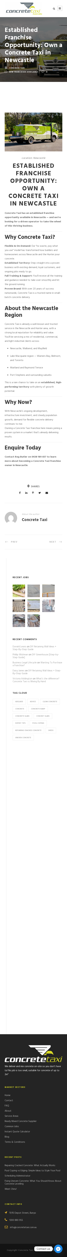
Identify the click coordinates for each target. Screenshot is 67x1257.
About (8, 1111)
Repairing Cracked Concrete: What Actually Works (30, 1165)
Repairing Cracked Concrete (28, 730)
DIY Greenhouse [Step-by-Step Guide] (36, 656)
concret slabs (43, 716)
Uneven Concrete (23, 737)
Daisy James (18, 671)
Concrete (19, 709)
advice (33, 701)
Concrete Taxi (17, 68)
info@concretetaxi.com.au (23, 1227)
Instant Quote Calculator (17, 1132)
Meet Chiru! (11, 1189)
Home (7, 1095)
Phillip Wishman (20, 655)
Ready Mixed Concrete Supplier (21, 1121)
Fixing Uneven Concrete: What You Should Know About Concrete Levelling (33, 1182)
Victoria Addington (22, 679)
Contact (9, 1100)
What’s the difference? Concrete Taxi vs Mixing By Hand (36, 680)
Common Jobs (12, 1126)
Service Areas (11, 1116)
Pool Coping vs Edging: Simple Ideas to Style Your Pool (32, 1171)
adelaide (19, 701)
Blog (7, 1137)
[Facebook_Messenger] (58, 1249)
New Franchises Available (23, 72)
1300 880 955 (16, 1220)
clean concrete (50, 701)
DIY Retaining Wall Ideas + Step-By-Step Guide (34, 648)
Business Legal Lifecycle (25, 663)
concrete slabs (22, 716)
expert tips (20, 723)
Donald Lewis (19, 647)
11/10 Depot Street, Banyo (22, 1213)
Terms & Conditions (15, 1142)
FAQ (7, 1106)
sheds (50, 730)
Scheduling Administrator (17, 1176)
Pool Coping (38, 723)
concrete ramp (38, 709)
